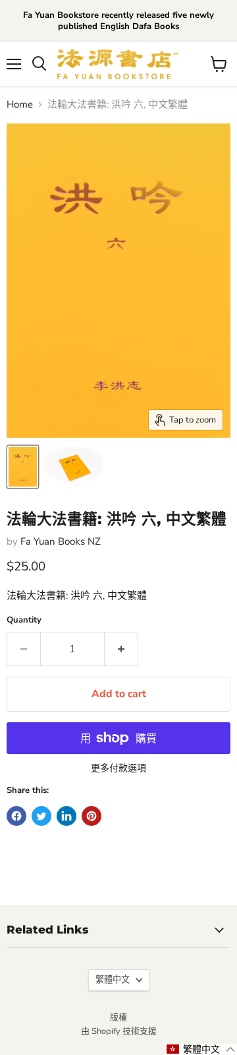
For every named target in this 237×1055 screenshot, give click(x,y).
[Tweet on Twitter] (41, 816)
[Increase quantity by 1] (121, 649)
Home (20, 104)
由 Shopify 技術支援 (119, 1031)
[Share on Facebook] (16, 816)
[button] (201, 1049)
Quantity (24, 620)
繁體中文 (112, 980)
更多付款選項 (118, 768)
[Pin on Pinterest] (91, 816)
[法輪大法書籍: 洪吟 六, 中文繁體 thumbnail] (22, 467)
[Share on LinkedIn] (66, 816)
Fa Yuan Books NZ (60, 541)
